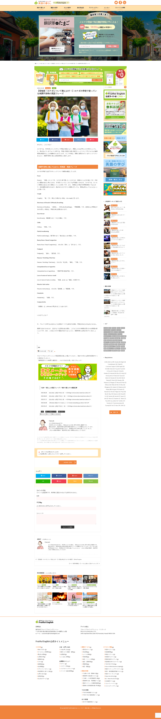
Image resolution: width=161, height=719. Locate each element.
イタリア (119, 330)
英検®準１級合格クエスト (90, 676)
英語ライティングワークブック (113, 669)
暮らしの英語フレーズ (53, 387)
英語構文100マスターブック (112, 661)
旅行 (105, 340)
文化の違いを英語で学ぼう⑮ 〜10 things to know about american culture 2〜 (70, 399)
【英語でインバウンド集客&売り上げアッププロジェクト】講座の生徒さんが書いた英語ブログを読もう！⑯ (114, 293)
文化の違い (117, 338)
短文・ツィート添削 (88, 659)
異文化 (119, 344)
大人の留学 (67, 8)
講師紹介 (40, 659)
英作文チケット (87, 649)
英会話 (122, 346)
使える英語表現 (56, 414)
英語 (105, 348)
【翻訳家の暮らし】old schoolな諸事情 (117, 230)
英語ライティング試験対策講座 (91, 683)
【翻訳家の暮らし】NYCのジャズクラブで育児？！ (118, 237)
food (110, 328)
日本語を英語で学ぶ (117, 340)
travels (122, 328)
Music (118, 328)
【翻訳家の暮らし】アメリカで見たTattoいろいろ (118, 253)
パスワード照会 (64, 666)
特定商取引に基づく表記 (44, 671)
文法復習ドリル (109, 681)
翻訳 (105, 346)
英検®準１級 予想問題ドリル (91, 680)
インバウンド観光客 (108, 332)
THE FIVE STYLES (110, 664)
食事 (119, 350)
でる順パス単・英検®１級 (90, 673)
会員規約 (62, 654)
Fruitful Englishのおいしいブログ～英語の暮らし (79, 708)
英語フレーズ (110, 348)
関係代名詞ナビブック (111, 659)
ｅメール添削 (86, 654)
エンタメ (107, 8)
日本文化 (109, 340)
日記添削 (85, 652)
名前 (37, 496)
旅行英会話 (80, 8)
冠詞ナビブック (109, 649)
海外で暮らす (41, 8)
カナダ (49, 414)
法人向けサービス (42, 678)
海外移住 (111, 344)
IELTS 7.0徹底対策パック (89, 702)
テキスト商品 (108, 647)
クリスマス (121, 332)
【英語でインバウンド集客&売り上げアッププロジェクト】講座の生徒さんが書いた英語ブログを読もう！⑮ (114, 304)
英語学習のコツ (107, 350)
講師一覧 (115, 412)
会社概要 (40, 666)
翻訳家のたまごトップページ (56, 49)
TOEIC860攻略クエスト (89, 692)
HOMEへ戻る (67, 462)
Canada (105, 328)
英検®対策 (85, 671)
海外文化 (112, 342)
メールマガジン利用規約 (103, 50)
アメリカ (113, 330)
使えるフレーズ (107, 336)
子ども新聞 (106, 338)
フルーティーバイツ (110, 683)
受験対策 (85, 664)
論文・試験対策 (87, 661)
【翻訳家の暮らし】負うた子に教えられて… (118, 276)
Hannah (47, 542)
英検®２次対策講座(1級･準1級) (91, 685)
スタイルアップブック (111, 686)
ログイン (62, 663)
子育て (111, 338)
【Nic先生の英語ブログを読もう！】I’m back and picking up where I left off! (69, 402)
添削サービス (86, 647)
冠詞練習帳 (108, 652)
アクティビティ (93, 8)
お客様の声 (41, 656)
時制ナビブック (109, 654)
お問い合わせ (41, 673)
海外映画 (123, 342)
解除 (72, 652)
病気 (124, 344)
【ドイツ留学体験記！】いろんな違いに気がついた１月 (83, 563)
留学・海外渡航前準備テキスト (113, 671)
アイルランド (107, 330)
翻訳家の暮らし (110, 346)
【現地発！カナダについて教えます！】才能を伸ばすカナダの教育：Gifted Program (59, 559)
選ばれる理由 (41, 654)
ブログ (40, 661)
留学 (116, 344)
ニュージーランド (112, 334)
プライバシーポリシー (44, 669)
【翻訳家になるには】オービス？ (118, 214)
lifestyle (43, 414)
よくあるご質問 (64, 656)
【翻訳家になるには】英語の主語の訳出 (118, 222)
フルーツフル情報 (120, 8)
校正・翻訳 (86, 666)
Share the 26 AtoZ (110, 676)
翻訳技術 (118, 346)
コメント (39, 513)
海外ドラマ (106, 342)
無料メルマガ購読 (65, 652)
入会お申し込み (64, 649)
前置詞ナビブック (110, 656)
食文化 (122, 350)
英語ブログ (117, 348)
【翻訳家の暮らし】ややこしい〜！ (118, 260)
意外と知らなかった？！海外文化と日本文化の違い (118, 207)
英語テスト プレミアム (111, 673)
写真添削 (85, 656)
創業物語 (40, 664)
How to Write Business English (113, 666)
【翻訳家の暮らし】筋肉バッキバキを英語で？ (118, 268)
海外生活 (106, 344)
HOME (39, 647)
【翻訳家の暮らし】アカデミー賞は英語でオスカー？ (118, 245)
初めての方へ (41, 649)
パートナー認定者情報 (66, 671)
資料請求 (40, 676)
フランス (120, 334)
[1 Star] (39, 452)
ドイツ (105, 334)
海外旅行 (118, 342)
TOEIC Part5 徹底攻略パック (90, 695)
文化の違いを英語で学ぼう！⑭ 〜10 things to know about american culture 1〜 (70, 406)
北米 (42, 387)
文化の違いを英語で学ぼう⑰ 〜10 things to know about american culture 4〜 (70, 392)
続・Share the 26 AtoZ (111, 678)
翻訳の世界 (54, 8)
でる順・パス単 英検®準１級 (90, 678)
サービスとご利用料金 (44, 652)
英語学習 (123, 348)
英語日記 (114, 350)
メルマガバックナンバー (66, 668)
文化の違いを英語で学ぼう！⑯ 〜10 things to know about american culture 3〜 (70, 396)
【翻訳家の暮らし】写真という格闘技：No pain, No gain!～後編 (114, 313)
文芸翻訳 (123, 338)
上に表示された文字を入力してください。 (49, 506)
